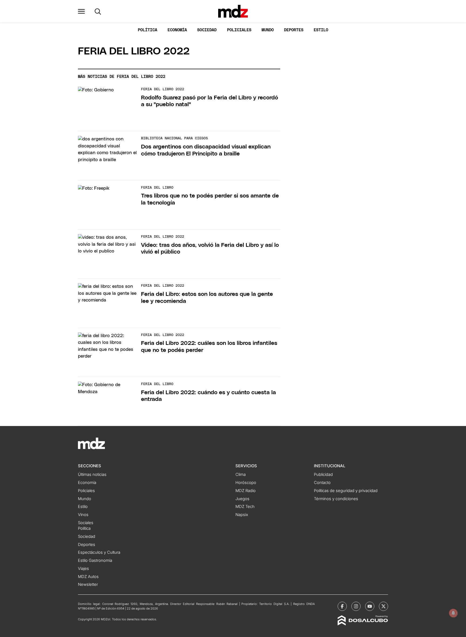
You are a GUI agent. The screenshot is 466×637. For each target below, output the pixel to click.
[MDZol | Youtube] (369, 606)
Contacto (322, 482)
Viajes (83, 568)
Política (147, 30)
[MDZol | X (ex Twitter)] (383, 606)
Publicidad (323, 474)
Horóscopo (245, 482)
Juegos (242, 498)
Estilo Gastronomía (95, 560)
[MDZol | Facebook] (342, 606)
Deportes (293, 30)
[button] (81, 11)
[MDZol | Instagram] (356, 606)
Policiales (239, 30)
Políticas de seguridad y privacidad (346, 490)
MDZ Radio (245, 490)
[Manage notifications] (453, 613)
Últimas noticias (92, 474)
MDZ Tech (245, 506)
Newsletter (88, 584)
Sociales (85, 522)
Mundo (268, 30)
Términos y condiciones (336, 498)
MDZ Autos (88, 576)
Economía (177, 30)
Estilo (321, 30)
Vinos (83, 514)
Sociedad (207, 30)
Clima (240, 474)
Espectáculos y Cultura (99, 552)
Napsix (241, 514)
